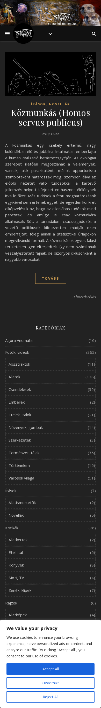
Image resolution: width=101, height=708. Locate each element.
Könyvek (16, 565)
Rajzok (11, 602)
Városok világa (21, 478)
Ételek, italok (20, 414)
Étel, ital (16, 552)
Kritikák (11, 527)
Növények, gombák (26, 427)
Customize (51, 682)
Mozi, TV (16, 577)
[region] (50, 664)
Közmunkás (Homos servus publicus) (50, 117)
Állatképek (18, 614)
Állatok (14, 376)
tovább (50, 278)
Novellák (59, 104)
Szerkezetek (20, 440)
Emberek (17, 402)
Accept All (50, 668)
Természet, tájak (24, 452)
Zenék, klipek (20, 590)
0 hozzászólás (84, 296)
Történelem (19, 465)
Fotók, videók (17, 352)
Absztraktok (19, 364)
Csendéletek (20, 389)
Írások (38, 104)
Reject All (50, 696)
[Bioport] (23, 33)
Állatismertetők (22, 502)
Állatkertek (18, 539)
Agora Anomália (19, 340)
